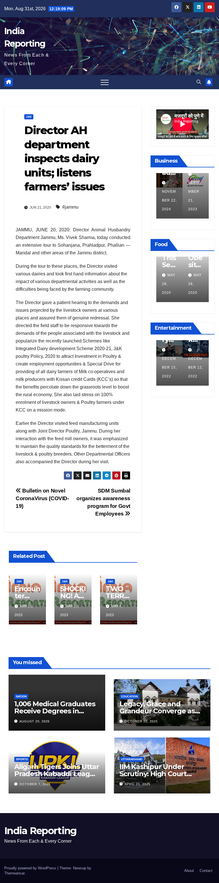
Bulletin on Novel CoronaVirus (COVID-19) (42, 498)
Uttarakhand (131, 759)
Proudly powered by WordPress (30, 868)
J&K (29, 116)
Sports (22, 759)
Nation (21, 696)
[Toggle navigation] (104, 82)
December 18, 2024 (168, 200)
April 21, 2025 (137, 784)
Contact (206, 871)
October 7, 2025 (34, 784)
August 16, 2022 (165, 284)
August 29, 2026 (34, 721)
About (189, 871)
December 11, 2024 (194, 200)
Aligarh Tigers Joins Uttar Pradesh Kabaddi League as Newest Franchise (56, 774)
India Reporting (40, 831)
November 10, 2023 (165, 367)
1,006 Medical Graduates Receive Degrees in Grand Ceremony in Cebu (56, 711)
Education (129, 696)
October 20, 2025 (141, 721)
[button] (198, 82)
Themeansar (14, 873)
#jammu (70, 207)
